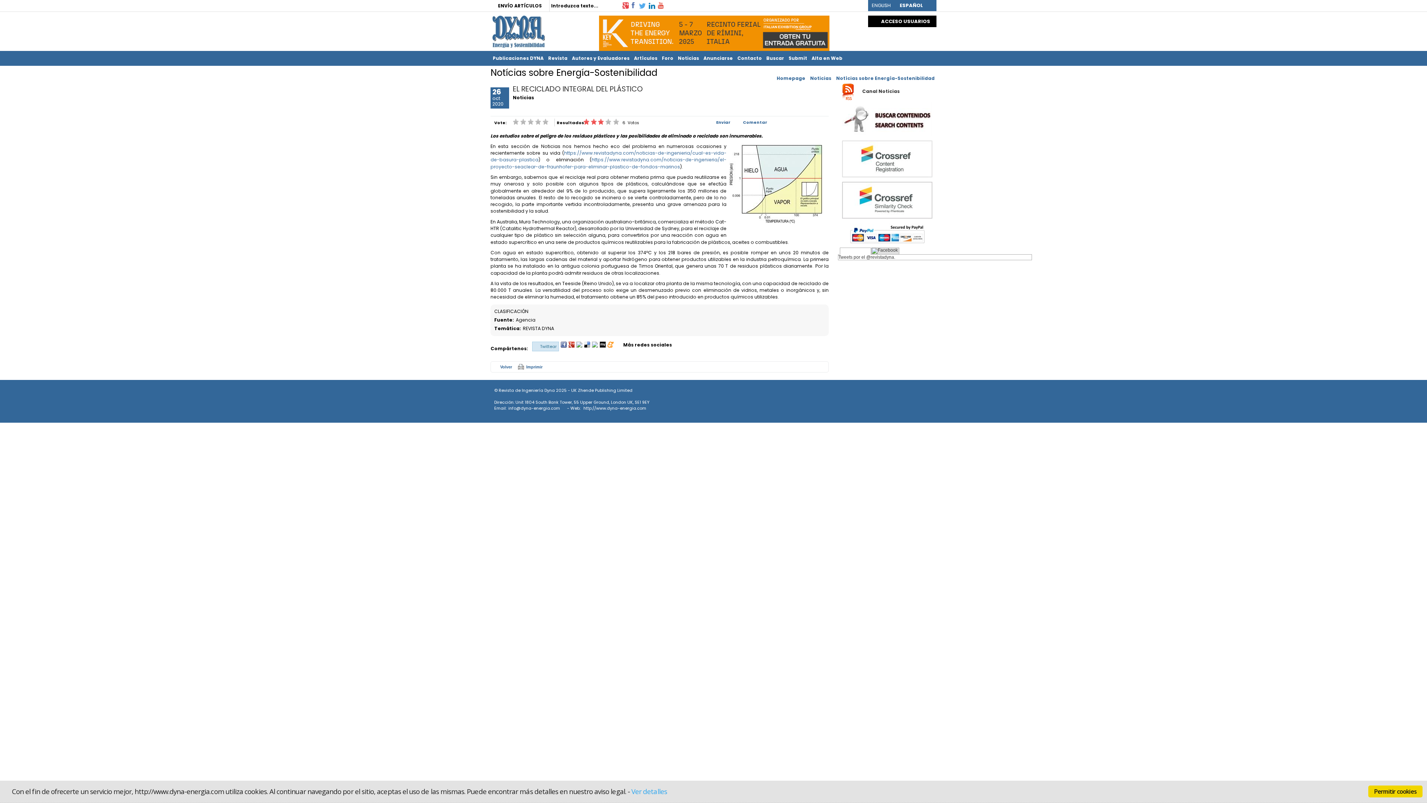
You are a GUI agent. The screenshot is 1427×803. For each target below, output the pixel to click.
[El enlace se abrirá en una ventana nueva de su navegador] (625, 5)
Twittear (548, 346)
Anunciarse (718, 58)
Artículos (645, 58)
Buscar (775, 58)
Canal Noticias (881, 91)
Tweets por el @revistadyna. (866, 257)
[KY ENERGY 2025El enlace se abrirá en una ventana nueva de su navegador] (714, 31)
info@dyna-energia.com (534, 408)
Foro (667, 58)
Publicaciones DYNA (518, 58)
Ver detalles (649, 791)
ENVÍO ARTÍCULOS (520, 6)
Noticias (688, 58)
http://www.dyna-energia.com (614, 408)
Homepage (791, 78)
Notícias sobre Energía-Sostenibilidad (885, 78)
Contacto (749, 58)
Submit (798, 58)
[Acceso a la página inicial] (518, 32)
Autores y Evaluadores (601, 58)
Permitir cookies (1395, 791)
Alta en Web (827, 58)
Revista (557, 58)
